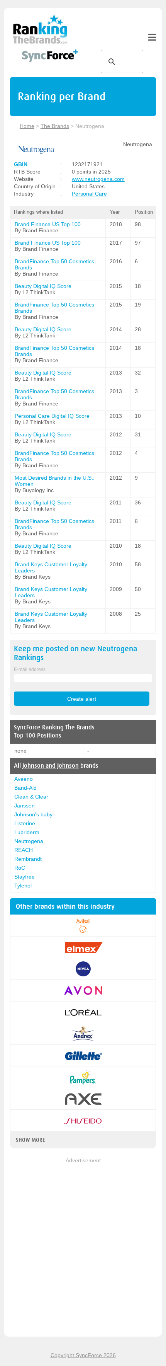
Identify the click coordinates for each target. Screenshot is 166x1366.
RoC (19, 868)
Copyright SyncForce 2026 (83, 1355)
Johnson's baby (33, 814)
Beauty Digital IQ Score (43, 286)
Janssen (24, 805)
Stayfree (24, 877)
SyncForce (27, 727)
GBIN (20, 164)
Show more (30, 1140)
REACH (23, 850)
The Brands (55, 126)
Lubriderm (26, 832)
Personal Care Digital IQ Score (52, 416)
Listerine (24, 823)
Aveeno (23, 779)
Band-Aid (25, 788)
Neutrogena (28, 841)
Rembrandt (28, 859)
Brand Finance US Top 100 (48, 224)
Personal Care (89, 194)
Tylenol (23, 885)
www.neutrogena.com (98, 179)
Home (27, 126)
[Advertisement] (83, 1248)
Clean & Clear (31, 797)
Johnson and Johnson (50, 765)
